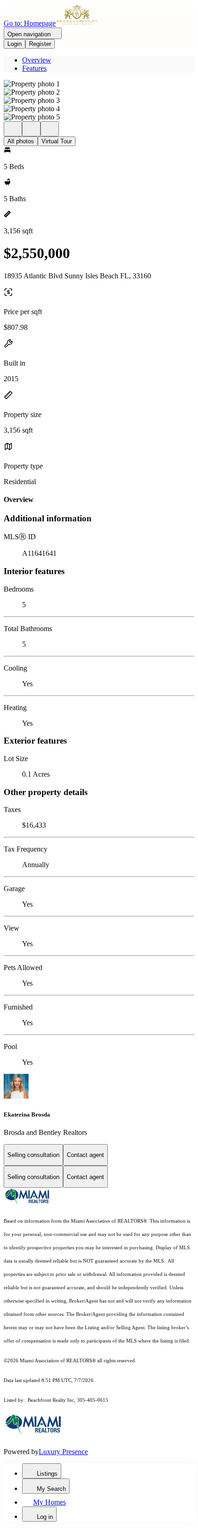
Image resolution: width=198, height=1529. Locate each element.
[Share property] (50, 128)
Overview (36, 60)
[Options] (13, 128)
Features (34, 68)
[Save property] (31, 128)
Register (40, 43)
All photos (20, 141)
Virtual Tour (56, 141)
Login (14, 43)
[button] (99, 84)
